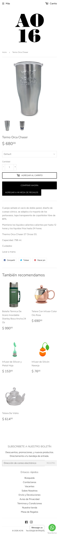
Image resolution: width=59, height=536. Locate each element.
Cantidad (6, 161)
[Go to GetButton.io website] (52, 533)
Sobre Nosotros (29, 490)
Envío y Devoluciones (29, 494)
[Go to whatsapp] (52, 527)
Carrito (53, 3)
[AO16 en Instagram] (31, 522)
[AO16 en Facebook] (26, 522)
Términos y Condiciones (29, 503)
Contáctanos (29, 482)
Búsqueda (29, 478)
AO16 (21, 531)
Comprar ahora (29, 185)
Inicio (4, 52)
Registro (51, 463)
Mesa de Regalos (29, 512)
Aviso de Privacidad (29, 499)
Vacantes (29, 486)
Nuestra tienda (29, 507)
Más (8, 3)
